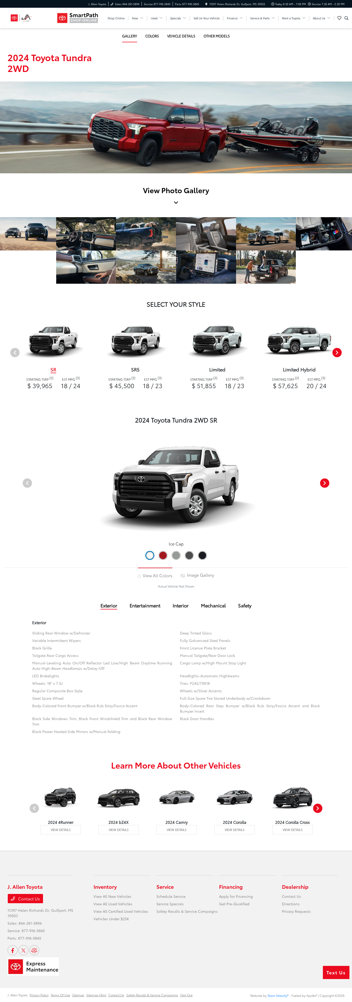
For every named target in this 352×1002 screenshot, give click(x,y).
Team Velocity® (278, 995)
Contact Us (28, 898)
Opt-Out (186, 995)
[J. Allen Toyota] (30, 18)
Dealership (295, 886)
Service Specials (170, 903)
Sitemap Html (96, 995)
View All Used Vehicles (113, 903)
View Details (61, 829)
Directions (291, 903)
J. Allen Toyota (17, 995)
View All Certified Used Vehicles (121, 911)
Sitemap (78, 995)
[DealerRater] (34, 950)
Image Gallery (200, 575)
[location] (206, 4)
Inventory (105, 886)
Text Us (336, 972)
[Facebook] (12, 950)
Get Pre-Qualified (234, 903)
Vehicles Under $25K (111, 918)
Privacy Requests (296, 911)
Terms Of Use (60, 995)
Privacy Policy (39, 995)
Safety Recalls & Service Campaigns (187, 911)
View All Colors (157, 575)
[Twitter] (23, 950)
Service (165, 886)
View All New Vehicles (112, 896)
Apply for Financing (236, 896)
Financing (231, 886)
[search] (346, 18)
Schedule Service (171, 896)
